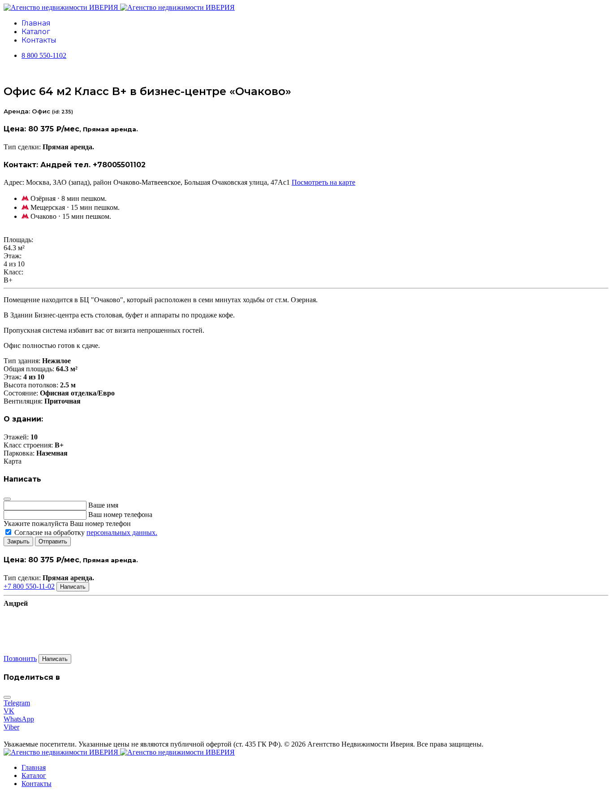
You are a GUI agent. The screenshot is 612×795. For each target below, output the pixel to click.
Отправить (53, 541)
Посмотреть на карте (323, 182)
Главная (36, 23)
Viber (11, 727)
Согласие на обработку (85, 532)
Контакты (39, 40)
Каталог (36, 31)
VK (9, 711)
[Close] (7, 499)
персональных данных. (121, 532)
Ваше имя (103, 505)
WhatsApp (19, 719)
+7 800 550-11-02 (29, 586)
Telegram (17, 703)
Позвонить (20, 658)
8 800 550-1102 (44, 55)
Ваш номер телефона (120, 514)
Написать (73, 586)
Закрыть (18, 541)
